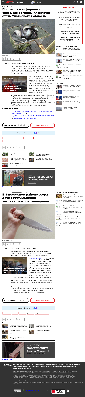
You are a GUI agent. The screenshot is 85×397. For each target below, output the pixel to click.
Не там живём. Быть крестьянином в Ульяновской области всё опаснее (43, 154)
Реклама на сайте (34, 366)
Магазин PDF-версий (51, 364)
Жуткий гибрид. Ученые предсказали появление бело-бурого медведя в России (73, 202)
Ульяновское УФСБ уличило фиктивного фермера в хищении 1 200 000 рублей (18, 160)
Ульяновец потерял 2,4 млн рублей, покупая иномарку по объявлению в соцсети (69, 26)
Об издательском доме (19, 364)
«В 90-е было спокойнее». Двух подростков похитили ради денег (72, 217)
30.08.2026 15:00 (6, 192)
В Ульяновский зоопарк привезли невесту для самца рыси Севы (69, 32)
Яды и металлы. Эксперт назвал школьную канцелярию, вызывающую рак (71, 55)
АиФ (12, 240)
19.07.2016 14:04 (6, 6)
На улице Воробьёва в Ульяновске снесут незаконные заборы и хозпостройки (69, 19)
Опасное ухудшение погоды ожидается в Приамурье (70, 108)
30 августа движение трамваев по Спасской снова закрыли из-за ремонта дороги (69, 39)
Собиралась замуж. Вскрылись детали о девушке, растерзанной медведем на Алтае (71, 50)
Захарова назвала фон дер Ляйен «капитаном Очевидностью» (71, 97)
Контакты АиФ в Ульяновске (20, 366)
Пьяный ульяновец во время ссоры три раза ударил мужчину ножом (44, 332)
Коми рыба (5, 55)
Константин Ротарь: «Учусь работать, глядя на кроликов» (17, 164)
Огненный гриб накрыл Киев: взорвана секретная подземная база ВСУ (72, 103)
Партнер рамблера (46, 390)
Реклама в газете (39, 364)
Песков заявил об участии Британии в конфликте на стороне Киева (72, 86)
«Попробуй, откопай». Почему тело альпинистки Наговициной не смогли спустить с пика (72, 61)
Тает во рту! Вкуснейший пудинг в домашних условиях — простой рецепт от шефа (72, 72)
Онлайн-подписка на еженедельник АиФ (69, 364)
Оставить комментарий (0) (42, 125)
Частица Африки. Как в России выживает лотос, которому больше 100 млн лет (72, 213)
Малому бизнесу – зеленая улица (25, 118)
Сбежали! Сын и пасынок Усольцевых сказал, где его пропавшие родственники (73, 77)
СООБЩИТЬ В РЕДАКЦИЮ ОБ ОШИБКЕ (22, 368)
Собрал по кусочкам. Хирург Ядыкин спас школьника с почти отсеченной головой (73, 66)
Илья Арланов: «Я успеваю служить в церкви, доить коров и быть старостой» (44, 160)
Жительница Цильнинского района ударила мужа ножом (43, 325)
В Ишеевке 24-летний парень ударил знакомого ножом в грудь (18, 325)
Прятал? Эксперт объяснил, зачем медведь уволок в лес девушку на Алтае (72, 224)
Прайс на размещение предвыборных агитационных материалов (58, 366)
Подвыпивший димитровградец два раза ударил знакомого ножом (17, 332)
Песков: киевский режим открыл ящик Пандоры (71, 91)
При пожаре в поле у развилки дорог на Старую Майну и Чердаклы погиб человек (69, 12)
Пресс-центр (30, 364)
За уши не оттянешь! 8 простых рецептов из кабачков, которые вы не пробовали (73, 196)
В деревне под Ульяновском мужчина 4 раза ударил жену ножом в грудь (17, 337)
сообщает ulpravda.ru (38, 258)
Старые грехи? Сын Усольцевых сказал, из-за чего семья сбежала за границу (72, 207)
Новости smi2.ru (7, 187)
